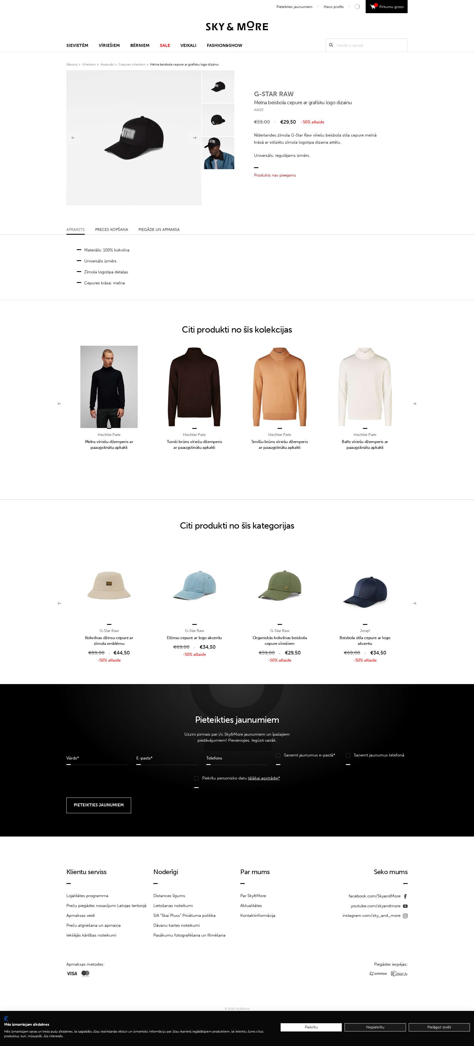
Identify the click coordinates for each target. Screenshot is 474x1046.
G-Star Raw (274, 94)
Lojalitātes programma (87, 895)
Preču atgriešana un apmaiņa (93, 925)
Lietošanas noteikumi (173, 905)
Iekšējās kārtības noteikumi (91, 935)
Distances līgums (169, 895)
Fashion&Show (224, 45)
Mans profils (334, 7)
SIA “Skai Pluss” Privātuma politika (184, 915)
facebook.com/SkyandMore (375, 896)
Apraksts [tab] (75, 229)
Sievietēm (77, 45)
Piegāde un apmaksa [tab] (159, 229)
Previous (73, 138)
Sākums (72, 64)
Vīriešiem (109, 45)
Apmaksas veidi (80, 915)
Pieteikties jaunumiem (294, 7)
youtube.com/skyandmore (376, 905)
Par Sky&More (253, 895)
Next (194, 138)
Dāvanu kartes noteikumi (176, 925)
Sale (165, 45)
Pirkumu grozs (389, 6)
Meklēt (331, 45)
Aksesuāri (107, 64)
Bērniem (139, 45)
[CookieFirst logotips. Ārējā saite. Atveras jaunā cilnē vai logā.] (6, 1018)
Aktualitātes (251, 905)
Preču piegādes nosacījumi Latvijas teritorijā (106, 905)
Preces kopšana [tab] (111, 229)
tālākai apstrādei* (264, 778)
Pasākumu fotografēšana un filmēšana (189, 935)
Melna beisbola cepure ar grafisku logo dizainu (184, 64)
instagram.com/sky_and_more (372, 915)
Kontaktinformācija (257, 915)
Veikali (188, 45)
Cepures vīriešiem (132, 64)
